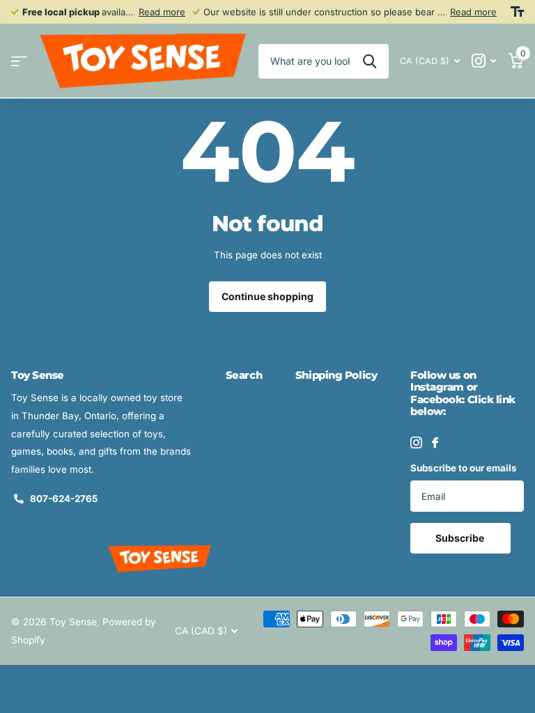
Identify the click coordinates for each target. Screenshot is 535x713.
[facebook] (435, 442)
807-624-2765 (64, 498)
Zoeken (369, 61)
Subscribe (460, 538)
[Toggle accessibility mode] (517, 12)
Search (244, 375)
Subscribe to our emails (463, 467)
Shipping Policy (336, 375)
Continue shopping (267, 296)
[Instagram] (416, 442)
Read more (162, 11)
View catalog (19, 61)
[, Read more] (484, 61)
